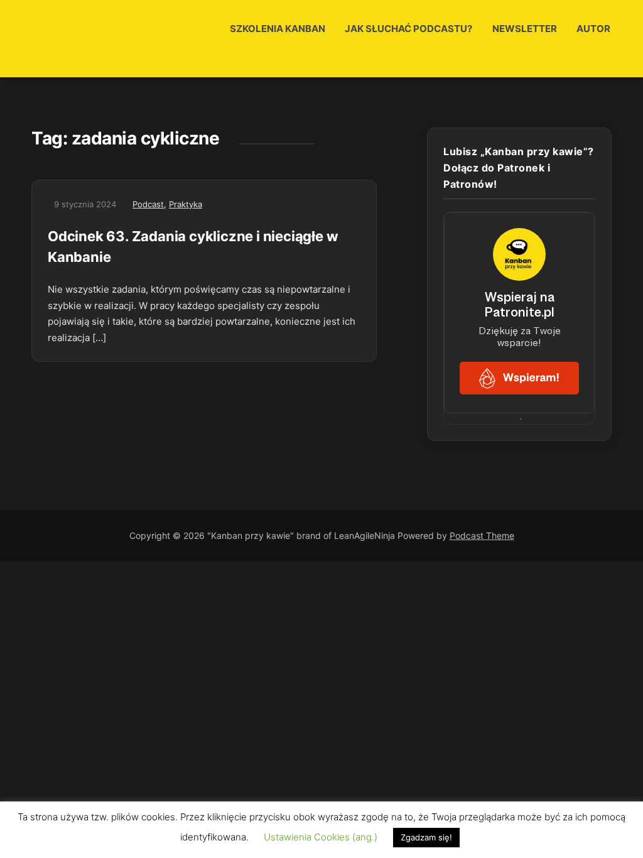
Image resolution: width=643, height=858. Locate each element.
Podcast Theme (482, 535)
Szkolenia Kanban (277, 29)
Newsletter (524, 29)
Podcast (148, 204)
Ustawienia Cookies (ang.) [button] (320, 837)
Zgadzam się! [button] (426, 837)
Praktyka (185, 204)
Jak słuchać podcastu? (408, 29)
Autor (593, 29)
